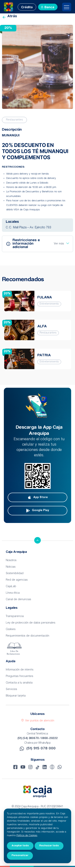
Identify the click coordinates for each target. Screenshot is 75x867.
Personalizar (20, 855)
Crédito (27, 7)
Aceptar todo (20, 845)
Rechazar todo (49, 845)
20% (7, 293)
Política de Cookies (26, 835)
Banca (49, 7)
